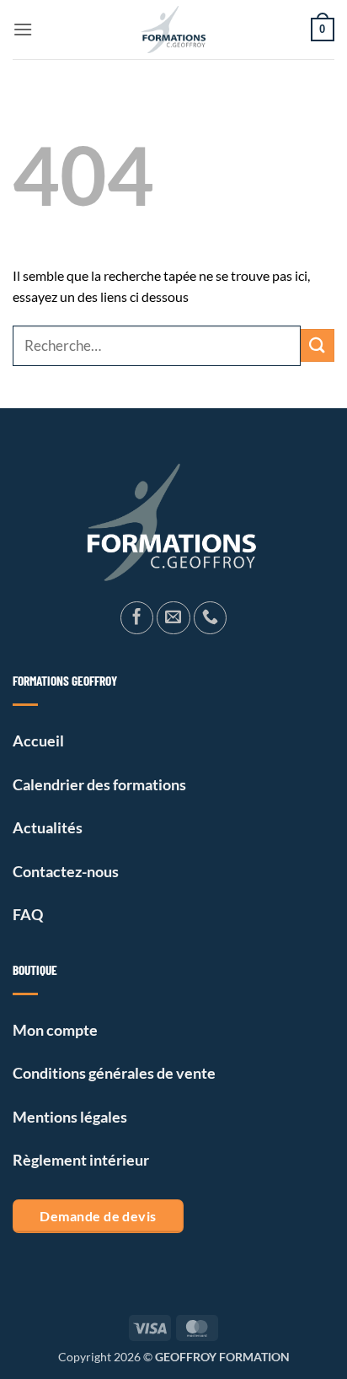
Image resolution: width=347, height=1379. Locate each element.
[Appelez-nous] (210, 618)
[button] (23, 29)
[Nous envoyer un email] (173, 618)
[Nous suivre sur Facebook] (137, 618)
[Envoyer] (317, 345)
